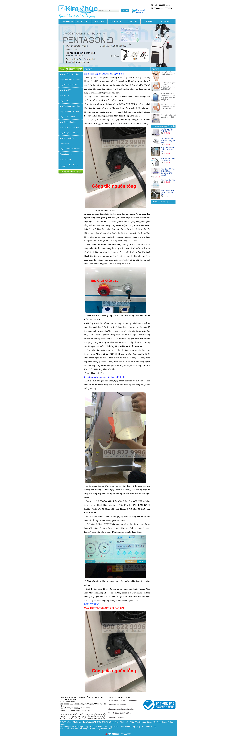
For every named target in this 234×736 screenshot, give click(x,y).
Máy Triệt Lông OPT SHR (69, 111)
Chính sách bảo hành (116, 717)
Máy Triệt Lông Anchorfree (70, 106)
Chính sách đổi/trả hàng (117, 705)
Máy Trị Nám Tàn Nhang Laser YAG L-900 (168, 192)
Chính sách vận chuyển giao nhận (121, 709)
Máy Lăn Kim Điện (67, 138)
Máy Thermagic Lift (67, 117)
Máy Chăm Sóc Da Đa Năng (71, 79)
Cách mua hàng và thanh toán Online (122, 700)
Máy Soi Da (64, 101)
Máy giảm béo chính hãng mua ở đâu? (168, 74)
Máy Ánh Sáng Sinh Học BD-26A (168, 159)
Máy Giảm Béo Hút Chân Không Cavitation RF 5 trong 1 (168, 172)
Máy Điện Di (64, 95)
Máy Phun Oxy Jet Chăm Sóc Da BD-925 (167, 150)
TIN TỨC (132, 21)
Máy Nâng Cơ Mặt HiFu (69, 133)
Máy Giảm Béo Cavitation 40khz (138, 722)
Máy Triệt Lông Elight (69, 722)
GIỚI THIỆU (83, 21)
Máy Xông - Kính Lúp (68, 122)
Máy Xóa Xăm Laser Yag (69, 127)
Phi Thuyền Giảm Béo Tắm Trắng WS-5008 (168, 140)
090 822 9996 (113, 734)
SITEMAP (165, 21)
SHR (90, 722)
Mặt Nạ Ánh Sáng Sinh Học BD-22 (167, 130)
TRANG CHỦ (66, 21)
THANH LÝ (116, 21)
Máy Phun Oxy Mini (168, 180)
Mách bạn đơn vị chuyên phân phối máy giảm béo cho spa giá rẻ (168, 97)
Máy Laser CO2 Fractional (70, 149)
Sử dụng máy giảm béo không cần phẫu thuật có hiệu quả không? (168, 86)
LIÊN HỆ (149, 21)
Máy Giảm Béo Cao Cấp (69, 85)
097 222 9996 (126, 734)
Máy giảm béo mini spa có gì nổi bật (168, 116)
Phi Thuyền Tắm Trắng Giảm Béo (69, 166)
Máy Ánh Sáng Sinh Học (69, 74)
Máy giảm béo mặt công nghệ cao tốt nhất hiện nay (168, 106)
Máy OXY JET (65, 90)
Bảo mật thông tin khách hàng (119, 713)
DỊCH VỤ (99, 21)
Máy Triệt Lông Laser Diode (113, 722)
